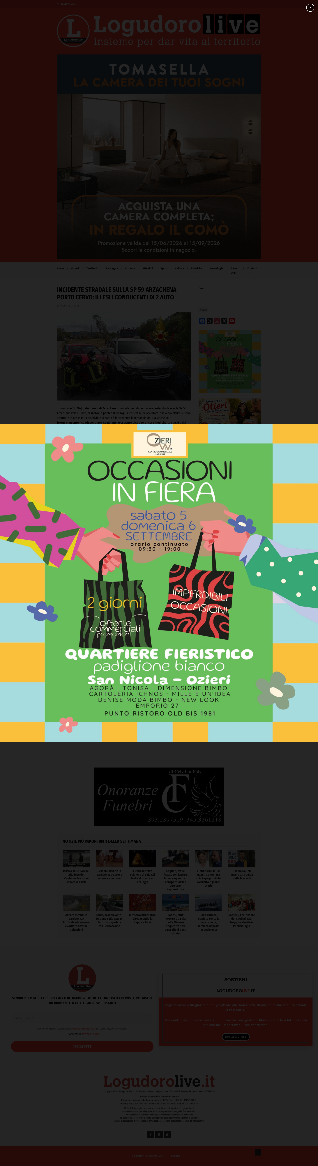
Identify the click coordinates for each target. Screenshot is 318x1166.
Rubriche (196, 268)
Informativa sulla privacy (125, 586)
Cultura (179, 268)
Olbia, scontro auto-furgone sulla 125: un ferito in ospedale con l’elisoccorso (109, 920)
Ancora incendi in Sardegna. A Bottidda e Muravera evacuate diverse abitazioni (76, 922)
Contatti (252, 268)
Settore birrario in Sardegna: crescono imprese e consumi (229, 650)
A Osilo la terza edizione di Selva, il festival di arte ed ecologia (229, 666)
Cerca (201, 288)
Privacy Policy (132, 591)
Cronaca (130, 268)
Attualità (147, 268)
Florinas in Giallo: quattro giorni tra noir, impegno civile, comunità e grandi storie (225, 702)
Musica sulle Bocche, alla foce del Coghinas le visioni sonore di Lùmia (229, 634)
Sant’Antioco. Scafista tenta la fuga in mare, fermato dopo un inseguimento (209, 922)
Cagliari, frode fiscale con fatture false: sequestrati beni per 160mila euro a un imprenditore (224, 684)
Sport (164, 268)
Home (60, 268)
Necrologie (216, 268)
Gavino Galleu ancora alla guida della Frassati (241, 874)
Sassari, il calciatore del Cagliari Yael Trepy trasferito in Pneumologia (241, 920)
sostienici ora (235, 1036)
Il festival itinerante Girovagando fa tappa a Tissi (142, 918)
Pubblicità (175, 1156)
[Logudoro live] (159, 32)
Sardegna (112, 268)
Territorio (92, 268)
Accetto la (125, 591)
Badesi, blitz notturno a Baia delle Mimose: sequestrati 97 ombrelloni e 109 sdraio (175, 924)
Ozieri (75, 268)
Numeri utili (235, 270)
